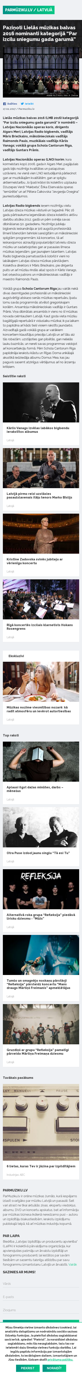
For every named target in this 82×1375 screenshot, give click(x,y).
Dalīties (12, 103)
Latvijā (10, 440)
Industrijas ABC (16, 1174)
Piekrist (28, 1368)
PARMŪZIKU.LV (18, 10)
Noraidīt (54, 1368)
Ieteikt (29, 103)
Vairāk (72, 1264)
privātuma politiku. (60, 1359)
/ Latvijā (42, 10)
